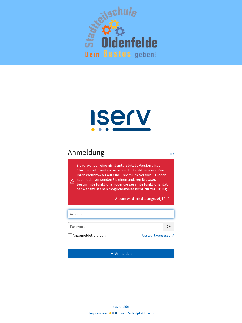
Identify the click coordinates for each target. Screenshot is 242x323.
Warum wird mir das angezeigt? (140, 198)
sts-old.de (121, 306)
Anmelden (123, 253)
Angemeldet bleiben (89, 235)
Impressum (98, 313)
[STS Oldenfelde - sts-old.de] (121, 32)
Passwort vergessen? (157, 235)
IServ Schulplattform (136, 313)
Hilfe (171, 154)
